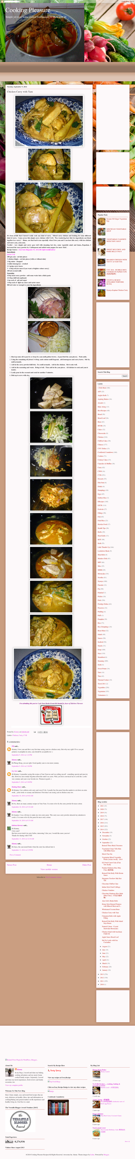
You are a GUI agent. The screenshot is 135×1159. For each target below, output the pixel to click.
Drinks (100, 486)
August (105, 946)
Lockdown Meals (103, 551)
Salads (100, 634)
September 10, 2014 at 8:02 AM (22, 796)
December (106, 832)
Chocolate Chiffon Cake (110, 884)
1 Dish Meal (102, 388)
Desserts (100, 479)
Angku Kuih (102, 395)
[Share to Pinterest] (47, 732)
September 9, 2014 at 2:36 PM (22, 766)
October (105, 839)
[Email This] (39, 732)
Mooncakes (101, 574)
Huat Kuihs (101, 536)
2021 (102, 806)
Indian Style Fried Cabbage (111, 887)
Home (49, 865)
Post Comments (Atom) (53, 877)
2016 (102, 823)
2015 (102, 826)
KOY (99, 539)
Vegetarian (101, 691)
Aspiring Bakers (103, 399)
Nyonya (100, 581)
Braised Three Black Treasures (112, 845)
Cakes (100, 429)
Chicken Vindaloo (108, 890)
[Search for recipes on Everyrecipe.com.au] (54, 1081)
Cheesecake (102, 433)
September (106, 842)
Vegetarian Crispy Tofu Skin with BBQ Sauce (111, 850)
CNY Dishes (102, 448)
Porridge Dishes (103, 604)
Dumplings (101, 490)
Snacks (100, 646)
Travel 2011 (102, 684)
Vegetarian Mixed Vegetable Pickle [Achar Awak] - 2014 (112, 858)
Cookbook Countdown (105, 452)
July (103, 950)
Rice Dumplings (103, 627)
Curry (21, 735)
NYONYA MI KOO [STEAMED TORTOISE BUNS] (115, 282)
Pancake (100, 585)
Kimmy (14, 759)
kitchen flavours (17, 825)
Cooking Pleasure (27, 9)
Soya (99, 653)
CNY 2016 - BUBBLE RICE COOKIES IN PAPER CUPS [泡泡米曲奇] (117, 272)
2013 (102, 974)
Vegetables (101, 687)
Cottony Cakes (103, 460)
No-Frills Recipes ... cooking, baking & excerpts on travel (106, 1085)
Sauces (100, 638)
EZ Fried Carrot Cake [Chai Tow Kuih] (111, 863)
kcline (92, 1154)
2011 (102, 981)
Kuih (99, 543)
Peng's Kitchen (98, 1114)
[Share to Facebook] (45, 732)
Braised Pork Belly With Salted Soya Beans (112, 922)
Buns (99, 422)
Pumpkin (101, 619)
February (105, 967)
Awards (100, 403)
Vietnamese (102, 695)
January (105, 970)
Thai (99, 676)
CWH (100, 471)
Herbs (100, 532)
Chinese (100, 444)
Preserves (101, 608)
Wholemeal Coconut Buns (111, 909)
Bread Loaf (101, 418)
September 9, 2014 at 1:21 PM (22, 755)
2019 (102, 812)
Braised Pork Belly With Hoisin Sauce (112, 874)
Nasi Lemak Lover (99, 1128)
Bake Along (102, 407)
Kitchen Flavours (77, 703)
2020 (102, 809)
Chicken (15, 735)
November (106, 836)
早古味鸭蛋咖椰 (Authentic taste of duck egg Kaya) (112, 1102)
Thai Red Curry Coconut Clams (111, 1116)
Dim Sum (101, 482)
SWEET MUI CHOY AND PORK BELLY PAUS (116, 250)
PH (13, 746)
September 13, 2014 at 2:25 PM (22, 850)
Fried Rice (101, 520)
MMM (100, 570)
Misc (99, 566)
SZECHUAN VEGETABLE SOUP (116, 230)
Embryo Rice (102, 498)
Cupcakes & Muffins (105, 463)
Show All (127, 1141)
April (104, 960)
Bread (100, 414)
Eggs (99, 494)
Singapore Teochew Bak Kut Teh (111, 879)
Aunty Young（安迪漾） (102, 1099)
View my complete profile (14, 1085)
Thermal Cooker (103, 680)
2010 (102, 984)
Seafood (100, 642)
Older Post (86, 865)
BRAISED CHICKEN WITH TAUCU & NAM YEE (117, 260)
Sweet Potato (102, 668)
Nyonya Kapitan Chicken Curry (117, 290)
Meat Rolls (101, 555)
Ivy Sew (15, 771)
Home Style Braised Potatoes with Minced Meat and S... (111, 905)
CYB (25, 735)
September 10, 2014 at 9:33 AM (22, 820)
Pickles (100, 596)
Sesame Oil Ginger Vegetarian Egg (117, 220)
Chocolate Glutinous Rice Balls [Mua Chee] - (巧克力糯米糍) (112, 895)
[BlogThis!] (41, 732)
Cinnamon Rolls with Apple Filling (111, 917)
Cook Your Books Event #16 (47, 703)
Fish (99, 517)
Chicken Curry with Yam (110, 912)
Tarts (99, 672)
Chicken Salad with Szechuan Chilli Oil (112, 933)
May (104, 956)
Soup (99, 649)
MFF (99, 562)
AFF (99, 391)
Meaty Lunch (105, 1071)
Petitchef (101, 593)
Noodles (100, 577)
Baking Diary (17, 787)
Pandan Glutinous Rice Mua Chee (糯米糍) (111, 869)
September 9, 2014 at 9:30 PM (22, 782)
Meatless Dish (102, 558)
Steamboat (101, 657)
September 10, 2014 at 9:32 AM (22, 807)
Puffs (99, 615)
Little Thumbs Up (104, 547)
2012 (102, 977)
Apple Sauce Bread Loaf (110, 937)
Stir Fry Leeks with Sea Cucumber (110, 941)
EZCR (100, 505)
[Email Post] (34, 732)
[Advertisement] (113, 116)
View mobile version (49, 869)
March (104, 963)
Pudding (100, 611)
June (104, 953)
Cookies (100, 456)
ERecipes (101, 501)
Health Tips (102, 528)
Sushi (99, 665)
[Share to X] (43, 732)
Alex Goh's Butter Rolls (110, 901)
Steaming (101, 661)
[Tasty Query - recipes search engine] (54, 1072)
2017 (102, 819)
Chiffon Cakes (102, 441)
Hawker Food (102, 524)
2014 (102, 829)
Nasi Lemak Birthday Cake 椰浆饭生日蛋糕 (113, 1131)
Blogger (106, 1154)
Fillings (100, 513)
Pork (99, 600)
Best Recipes (102, 410)
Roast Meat (101, 630)
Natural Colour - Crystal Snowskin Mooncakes (110, 927)
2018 (102, 816)
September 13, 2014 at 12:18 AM (23, 839)
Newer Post (11, 865)
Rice (99, 623)
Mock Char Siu (107, 854)
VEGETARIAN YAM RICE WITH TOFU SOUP (116, 240)
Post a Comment (15, 855)
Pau (99, 589)
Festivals (101, 509)
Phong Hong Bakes (99, 1070)
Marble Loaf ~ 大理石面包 (110, 1087)
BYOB (100, 426)
